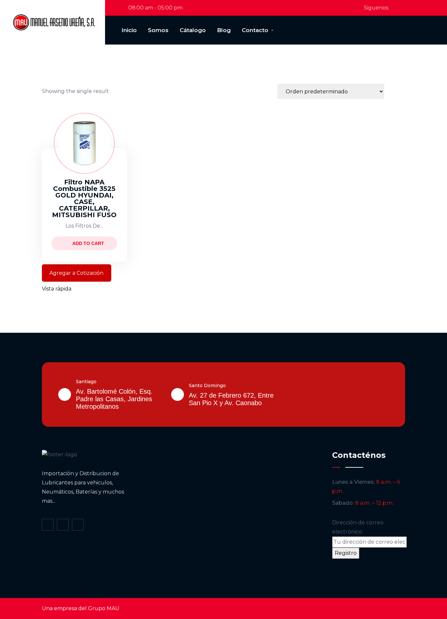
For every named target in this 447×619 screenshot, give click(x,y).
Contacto (255, 30)
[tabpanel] (223, 197)
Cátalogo (193, 30)
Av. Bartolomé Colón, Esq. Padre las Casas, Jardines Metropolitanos (114, 399)
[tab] (392, 91)
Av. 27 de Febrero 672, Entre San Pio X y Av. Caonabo (231, 399)
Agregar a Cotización (76, 273)
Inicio (129, 30)
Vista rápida (56, 289)
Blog (224, 30)
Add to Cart (88, 243)
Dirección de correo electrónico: (358, 527)
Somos (158, 30)
